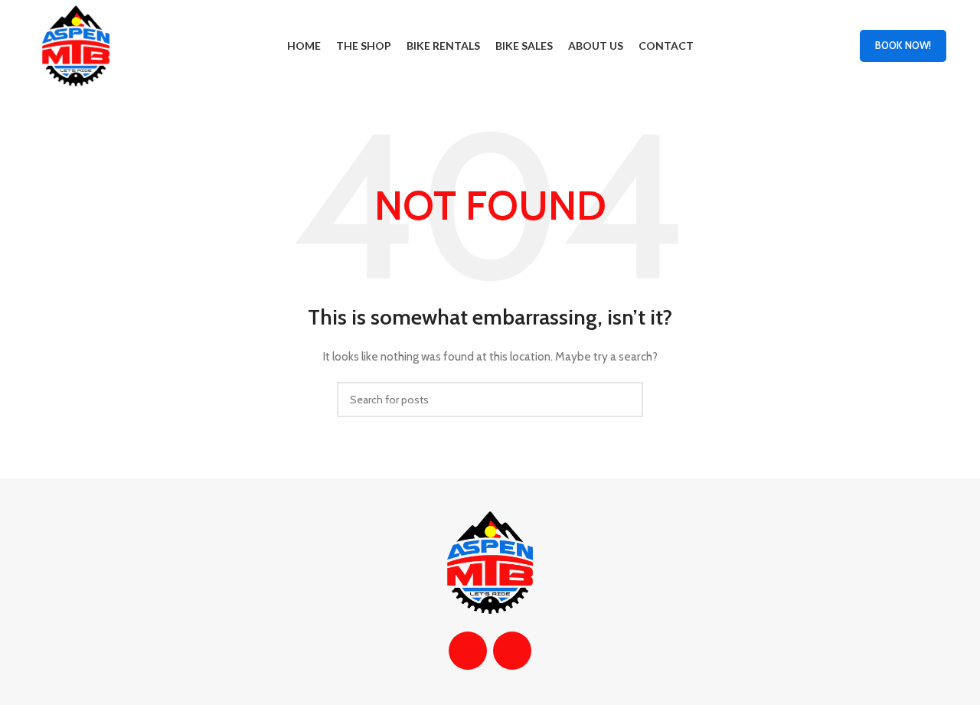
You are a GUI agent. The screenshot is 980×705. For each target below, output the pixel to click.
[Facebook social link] (815, 45)
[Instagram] (512, 651)
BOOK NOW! (903, 45)
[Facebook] (468, 651)
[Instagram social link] (834, 45)
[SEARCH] (625, 399)
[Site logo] (76, 44)
